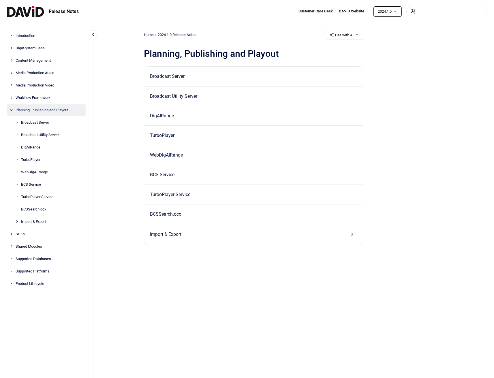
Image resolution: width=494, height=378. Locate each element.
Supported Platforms (32, 271)
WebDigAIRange (34, 172)
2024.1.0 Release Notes (177, 35)
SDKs (20, 234)
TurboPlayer (30, 159)
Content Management (33, 60)
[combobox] (447, 11)
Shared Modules (29, 246)
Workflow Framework (33, 97)
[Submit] (413, 11)
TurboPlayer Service (37, 197)
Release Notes (64, 11)
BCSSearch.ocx (33, 209)
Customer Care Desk (315, 11)
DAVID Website (351, 11)
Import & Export (33, 221)
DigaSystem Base (30, 48)
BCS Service (31, 184)
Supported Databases (33, 259)
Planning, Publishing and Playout (42, 110)
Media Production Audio (35, 73)
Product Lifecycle (30, 283)
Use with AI (344, 35)
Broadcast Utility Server (40, 135)
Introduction (25, 35)
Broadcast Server (35, 122)
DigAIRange (30, 147)
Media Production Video (35, 85)
